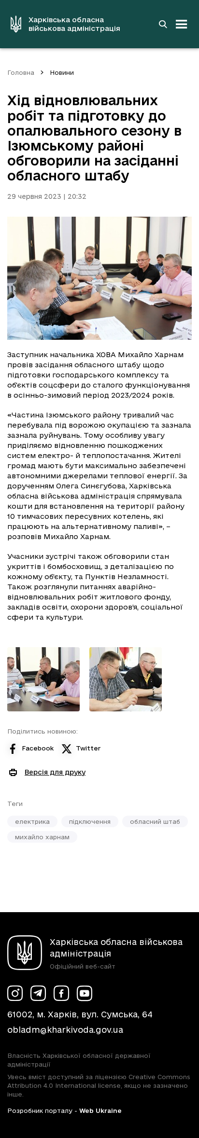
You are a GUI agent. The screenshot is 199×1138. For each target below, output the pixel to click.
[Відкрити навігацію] (181, 24)
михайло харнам (42, 836)
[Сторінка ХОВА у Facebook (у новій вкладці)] (61, 993)
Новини (62, 72)
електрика (32, 821)
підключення (90, 821)
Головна (20, 72)
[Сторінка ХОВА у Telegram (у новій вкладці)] (38, 993)
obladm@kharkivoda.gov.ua (65, 1029)
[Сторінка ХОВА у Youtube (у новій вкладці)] (84, 993)
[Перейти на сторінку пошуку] (162, 24)
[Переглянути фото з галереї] (43, 679)
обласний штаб (155, 821)
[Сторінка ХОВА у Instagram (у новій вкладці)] (15, 993)
